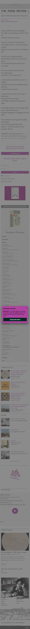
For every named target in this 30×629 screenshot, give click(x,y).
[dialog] (15, 314)
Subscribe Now (15, 319)
